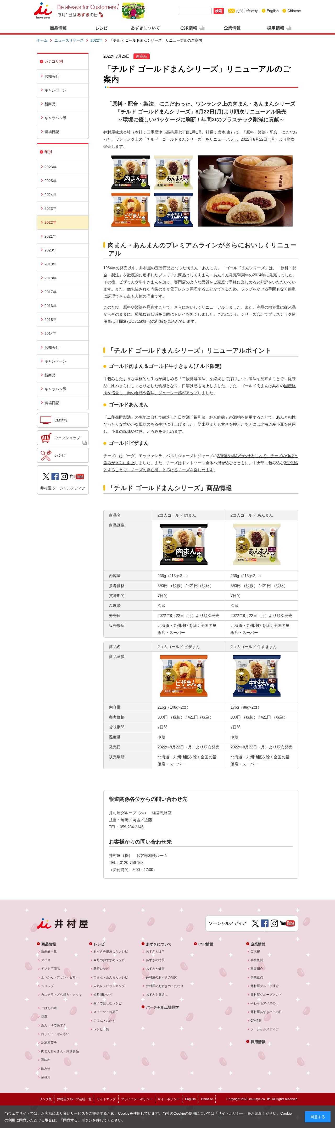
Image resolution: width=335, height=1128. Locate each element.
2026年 (50, 167)
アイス (46, 960)
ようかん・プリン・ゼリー (60, 977)
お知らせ (51, 76)
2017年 (50, 292)
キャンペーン (55, 90)
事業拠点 (257, 977)
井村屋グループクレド (266, 994)
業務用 (46, 1077)
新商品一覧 (49, 951)
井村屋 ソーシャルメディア (62, 488)
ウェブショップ (67, 438)
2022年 (97, 40)
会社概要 (257, 960)
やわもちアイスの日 (265, 1003)
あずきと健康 (155, 969)
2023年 (50, 208)
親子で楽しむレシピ (108, 1003)
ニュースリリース (69, 40)
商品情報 (48, 944)
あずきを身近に (157, 994)
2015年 (50, 319)
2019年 (50, 264)
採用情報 (258, 1042)
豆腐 (44, 1017)
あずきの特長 (155, 960)
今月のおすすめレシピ (109, 960)
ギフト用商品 (50, 969)
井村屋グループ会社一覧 (74, 1099)
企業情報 (258, 944)
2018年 (50, 278)
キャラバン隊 (55, 118)
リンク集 (45, 1099)
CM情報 (61, 420)
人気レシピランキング (109, 986)
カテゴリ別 (53, 61)
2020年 (50, 250)
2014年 (50, 333)
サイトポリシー (231, 1113)
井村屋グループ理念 (265, 986)
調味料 (46, 1060)
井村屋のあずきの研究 (161, 977)
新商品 (49, 104)
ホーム (42, 40)
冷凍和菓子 (49, 1042)
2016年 (50, 306)
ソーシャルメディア (265, 1029)
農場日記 (51, 132)
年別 (48, 152)
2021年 (50, 236)
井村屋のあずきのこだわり (164, 986)
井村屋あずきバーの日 (266, 1012)
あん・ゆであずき (53, 1025)
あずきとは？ (155, 951)
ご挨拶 (255, 951)
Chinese (294, 11)
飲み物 (46, 1068)
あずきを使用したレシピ (111, 951)
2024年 (50, 195)
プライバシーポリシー (136, 1099)
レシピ (59, 455)
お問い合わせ (247, 11)
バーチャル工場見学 (162, 1007)
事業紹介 (257, 969)
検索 (218, 11)
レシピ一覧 (101, 1029)
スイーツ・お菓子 (106, 1012)
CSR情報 (205, 944)
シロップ (47, 986)
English (273, 11)
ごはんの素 (49, 1008)
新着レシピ (101, 969)
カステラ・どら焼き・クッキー (61, 997)
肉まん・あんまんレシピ (111, 977)
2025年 (50, 181)
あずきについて (159, 944)
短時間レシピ (103, 994)
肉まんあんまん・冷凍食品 (60, 1051)
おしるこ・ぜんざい (55, 1034)
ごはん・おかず (104, 1020)
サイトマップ (106, 1099)
